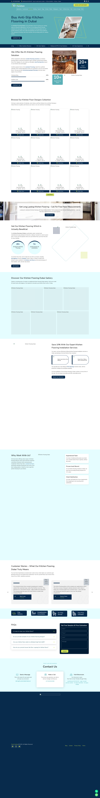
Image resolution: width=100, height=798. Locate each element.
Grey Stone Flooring (20, 187)
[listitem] (74, 625)
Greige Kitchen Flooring (40, 131)
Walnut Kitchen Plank (60, 131)
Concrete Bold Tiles (79, 159)
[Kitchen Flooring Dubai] (27, 298)
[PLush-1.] (50, 745)
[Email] (19, 746)
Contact (71, 745)
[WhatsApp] (88, 1)
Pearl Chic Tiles (40, 159)
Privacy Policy (77, 745)
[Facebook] (84, 1)
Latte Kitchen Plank (60, 187)
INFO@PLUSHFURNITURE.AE (23, 681)
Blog (66, 745)
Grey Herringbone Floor (79, 131)
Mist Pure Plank (40, 187)
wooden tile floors (29, 464)
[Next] (92, 592)
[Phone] (96, 791)
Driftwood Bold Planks (20, 131)
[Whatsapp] (96, 794)
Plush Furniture (14, 744)
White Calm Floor (59, 159)
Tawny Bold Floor (79, 187)
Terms (83, 745)
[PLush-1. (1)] (18, 5)
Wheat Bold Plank (20, 159)
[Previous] (8, 592)
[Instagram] (86, 1)
